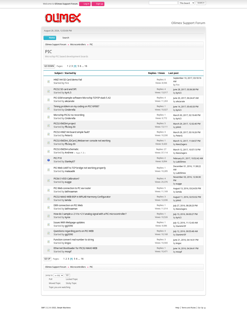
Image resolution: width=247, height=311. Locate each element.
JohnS (178, 127)
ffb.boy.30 (70, 126)
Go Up (47, 259)
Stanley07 (70, 161)
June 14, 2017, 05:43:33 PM (185, 106)
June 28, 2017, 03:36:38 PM (185, 89)
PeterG (68, 135)
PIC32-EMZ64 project (65, 123)
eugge (68, 181)
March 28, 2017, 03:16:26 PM (186, 132)
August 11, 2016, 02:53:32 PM (187, 197)
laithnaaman (71, 191)
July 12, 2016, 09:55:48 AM (185, 231)
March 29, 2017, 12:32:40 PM (186, 123)
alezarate (69, 101)
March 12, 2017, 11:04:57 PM (186, 140)
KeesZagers (181, 144)
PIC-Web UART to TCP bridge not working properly (80, 167)
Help (177, 307)
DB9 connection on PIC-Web (68, 205)
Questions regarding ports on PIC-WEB (74, 231)
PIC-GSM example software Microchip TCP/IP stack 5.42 (82, 97)
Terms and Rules (189, 307)
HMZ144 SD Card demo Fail (68, 79)
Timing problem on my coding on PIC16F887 (76, 106)
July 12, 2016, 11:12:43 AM (185, 222)
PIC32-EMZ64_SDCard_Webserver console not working (82, 140)
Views (161, 73)
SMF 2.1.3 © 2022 (48, 308)
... (83, 66)
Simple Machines (64, 308)
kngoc (68, 242)
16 (86, 66)
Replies (152, 73)
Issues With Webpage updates (69, 222)
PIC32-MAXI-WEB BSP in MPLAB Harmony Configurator (82, 196)
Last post (173, 73)
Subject (58, 73)
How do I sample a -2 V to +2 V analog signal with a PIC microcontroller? (90, 213)
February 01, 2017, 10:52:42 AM (188, 158)
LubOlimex (181, 161)
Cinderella (70, 109)
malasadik (70, 171)
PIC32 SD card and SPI (65, 89)
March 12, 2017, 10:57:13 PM (186, 149)
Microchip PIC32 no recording (69, 114)
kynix (67, 217)
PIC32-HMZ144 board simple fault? (72, 132)
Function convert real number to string (74, 239)
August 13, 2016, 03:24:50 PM (187, 188)
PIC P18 (58, 158)
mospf (68, 251)
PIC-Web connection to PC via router (72, 188)
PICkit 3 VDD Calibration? (66, 178)
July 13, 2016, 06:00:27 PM (185, 214)
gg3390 (69, 225)
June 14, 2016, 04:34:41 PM (185, 248)
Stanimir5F (181, 226)
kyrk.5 (68, 92)
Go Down (49, 66)
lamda (179, 191)
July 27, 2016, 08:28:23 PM (185, 205)
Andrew (69, 152)
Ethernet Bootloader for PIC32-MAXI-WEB (75, 248)
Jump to (49, 275)
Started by (70, 73)
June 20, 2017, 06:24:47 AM (186, 98)
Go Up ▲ (202, 307)
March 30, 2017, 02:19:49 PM (186, 115)
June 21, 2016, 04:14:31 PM (185, 239)
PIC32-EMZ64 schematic (66, 149)
